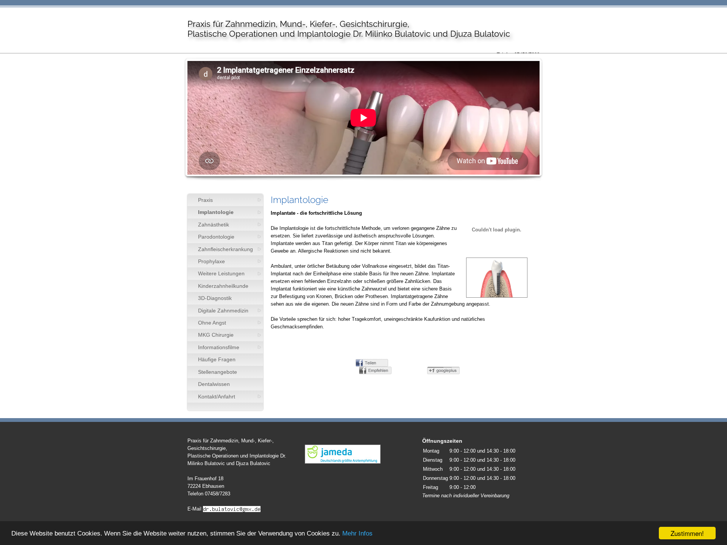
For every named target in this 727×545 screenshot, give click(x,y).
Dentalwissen (214, 384)
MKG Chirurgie (216, 335)
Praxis (205, 200)
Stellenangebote (217, 372)
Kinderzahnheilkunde (223, 286)
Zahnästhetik (213, 225)
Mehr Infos (357, 533)
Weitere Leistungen (221, 273)
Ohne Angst (212, 323)
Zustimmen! (687, 533)
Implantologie (216, 212)
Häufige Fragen (217, 359)
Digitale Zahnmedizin (223, 311)
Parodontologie (216, 237)
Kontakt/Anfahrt (216, 397)
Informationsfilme (218, 347)
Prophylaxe (211, 261)
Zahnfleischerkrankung (225, 249)
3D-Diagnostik (215, 298)
